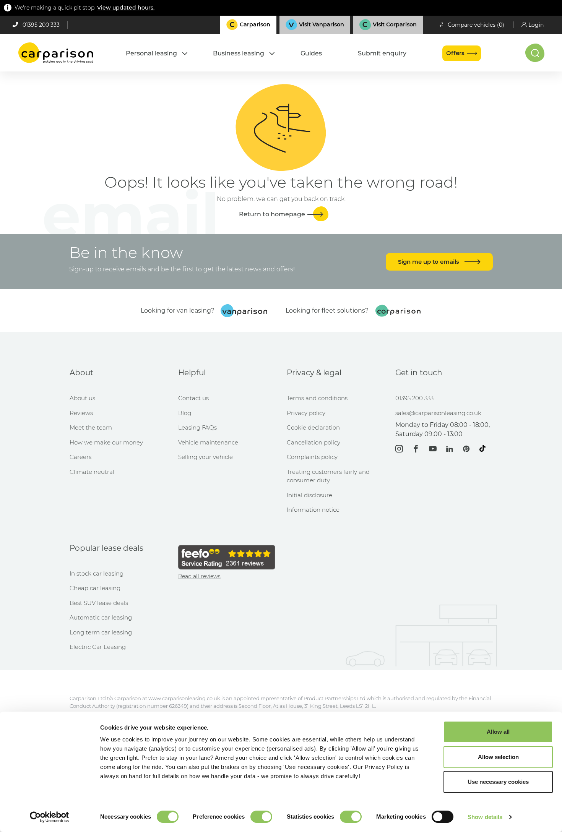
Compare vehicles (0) (476, 24)
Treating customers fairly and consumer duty (328, 476)
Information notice (313, 509)
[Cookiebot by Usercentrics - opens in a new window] (49, 817)
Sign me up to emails (429, 261)
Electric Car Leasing (98, 646)
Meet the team (91, 427)
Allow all (498, 731)
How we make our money (106, 442)
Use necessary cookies (498, 781)
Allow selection (498, 757)
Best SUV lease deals (99, 603)
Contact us (193, 398)
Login (536, 24)
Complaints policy (312, 457)
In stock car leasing (96, 573)
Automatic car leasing (101, 617)
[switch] (261, 817)
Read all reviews (199, 576)
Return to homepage (273, 214)
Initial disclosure (309, 495)
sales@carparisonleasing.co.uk (438, 413)
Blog (184, 413)
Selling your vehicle (205, 457)
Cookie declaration (313, 427)
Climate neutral (92, 471)
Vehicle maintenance (208, 442)
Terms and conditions (317, 398)
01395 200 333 (41, 24)
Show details (485, 817)
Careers (80, 457)
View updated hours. (125, 7)
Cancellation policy (313, 442)
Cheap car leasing (95, 588)
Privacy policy (306, 413)
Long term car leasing (101, 632)
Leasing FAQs (197, 427)
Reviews (81, 413)
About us (82, 398)
